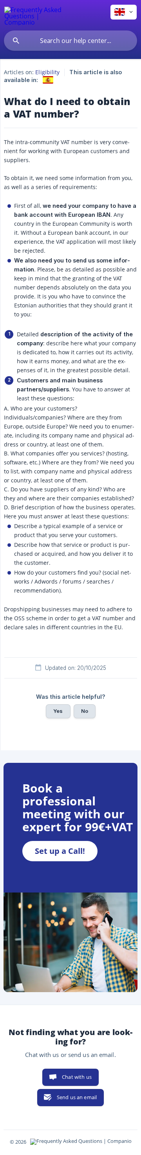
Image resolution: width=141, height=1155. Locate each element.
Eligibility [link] (47, 72)
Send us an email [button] (77, 1097)
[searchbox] (70, 40)
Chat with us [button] (77, 1076)
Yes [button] (58, 711)
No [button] (84, 711)
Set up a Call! (60, 851)
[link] (48, 80)
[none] (33, 15)
